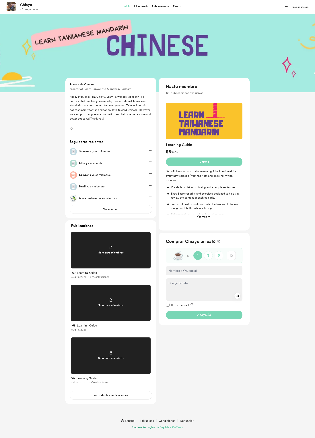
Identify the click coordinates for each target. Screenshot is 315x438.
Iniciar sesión (300, 7)
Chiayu (26, 5)
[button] (127, 6)
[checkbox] (177, 304)
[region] (204, 154)
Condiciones (167, 420)
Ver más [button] (202, 216)
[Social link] (71, 128)
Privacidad (147, 420)
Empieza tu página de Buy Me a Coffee (156, 427)
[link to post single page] (111, 255)
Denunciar (187, 420)
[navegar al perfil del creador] (11, 6)
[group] (204, 161)
